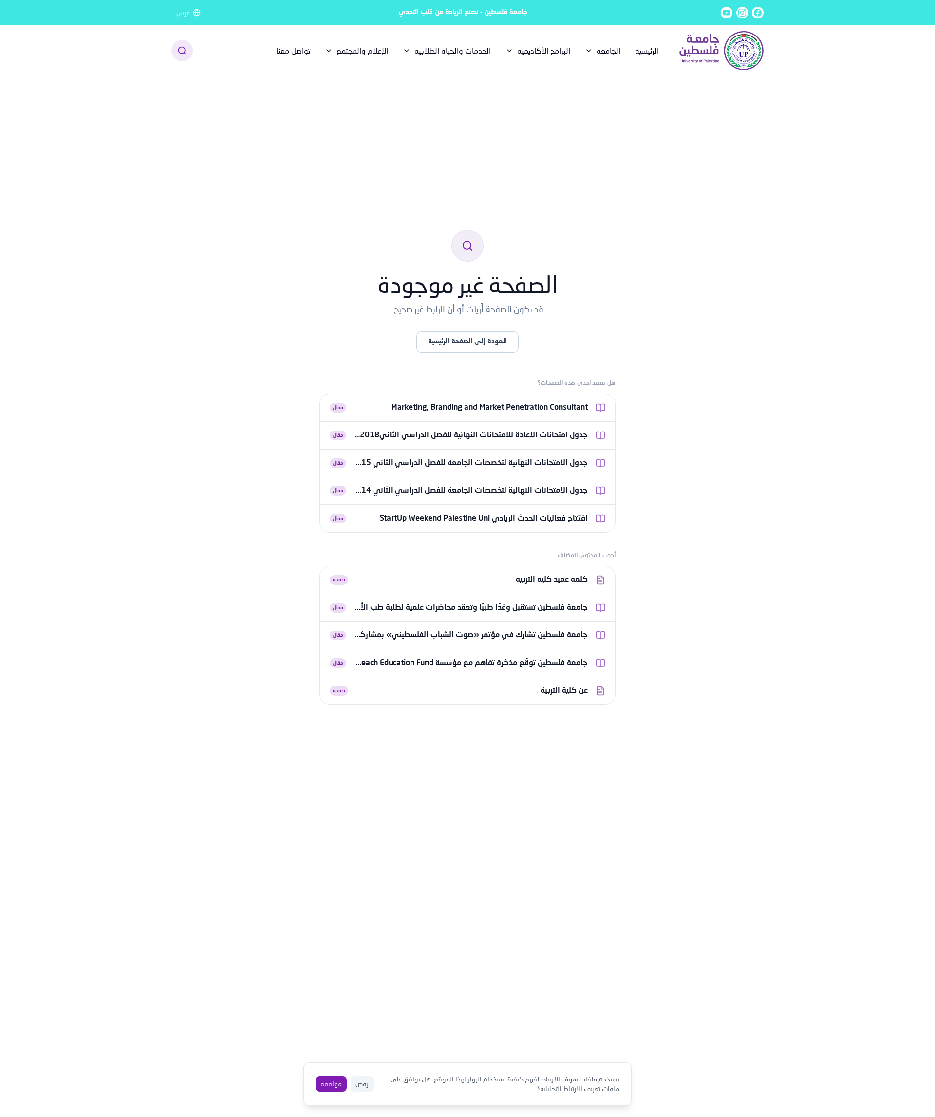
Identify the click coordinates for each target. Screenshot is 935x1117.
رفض (362, 1084)
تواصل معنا (293, 50)
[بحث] (182, 50)
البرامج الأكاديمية (543, 50)
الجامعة (608, 50)
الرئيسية (647, 50)
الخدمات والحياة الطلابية (452, 50)
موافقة (331, 1084)
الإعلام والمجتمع (362, 50)
